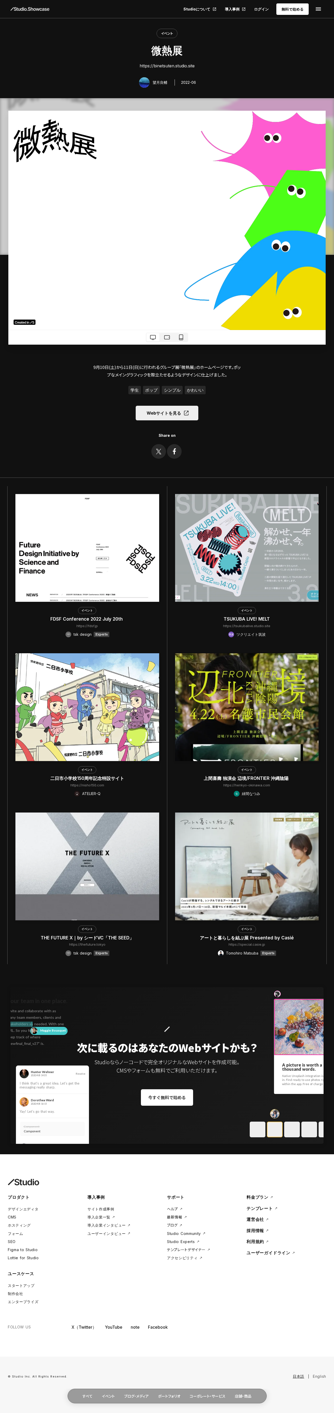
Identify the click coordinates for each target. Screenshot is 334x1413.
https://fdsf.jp (87, 626)
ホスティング (19, 1225)
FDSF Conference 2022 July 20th (87, 619)
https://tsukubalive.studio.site (246, 626)
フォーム (15, 1233)
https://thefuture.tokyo (87, 944)
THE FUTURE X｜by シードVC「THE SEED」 (87, 937)
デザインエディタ (23, 1209)
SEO (12, 1241)
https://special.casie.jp (247, 944)
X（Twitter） (84, 1327)
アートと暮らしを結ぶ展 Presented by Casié (247, 937)
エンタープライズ (23, 1301)
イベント (167, 33)
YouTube (113, 1327)
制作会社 (15, 1293)
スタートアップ (21, 1285)
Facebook (158, 1327)
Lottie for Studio (23, 1258)
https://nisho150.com (87, 785)
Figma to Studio (23, 1249)
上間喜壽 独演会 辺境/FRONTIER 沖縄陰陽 (247, 778)
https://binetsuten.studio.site (167, 65)
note (135, 1327)
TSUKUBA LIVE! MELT (247, 619)
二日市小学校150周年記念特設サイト (87, 778)
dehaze (318, 9)
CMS (12, 1217)
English (319, 1376)
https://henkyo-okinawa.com (246, 785)
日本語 (298, 1376)
